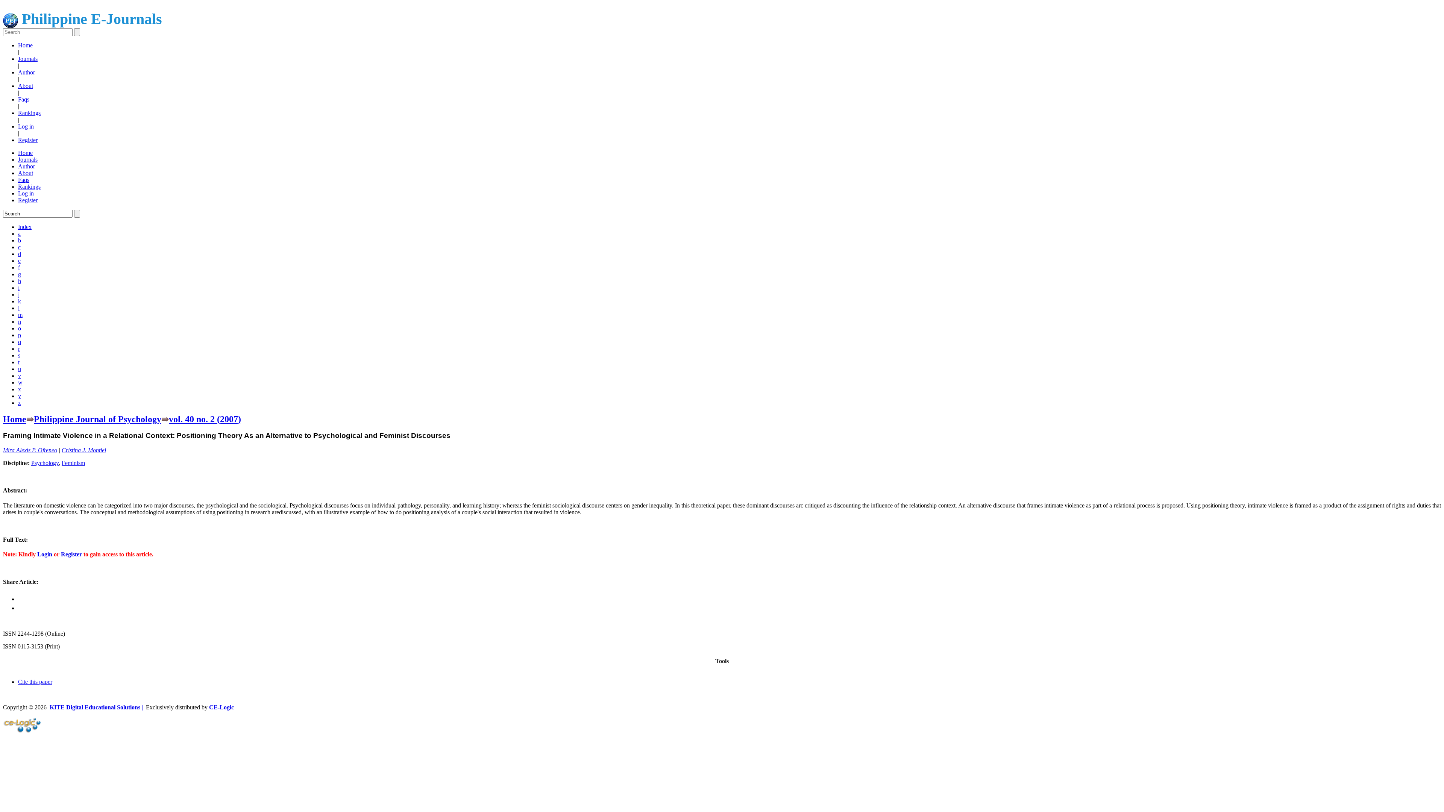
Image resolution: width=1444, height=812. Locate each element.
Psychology (45, 463)
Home (25, 45)
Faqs (23, 99)
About (25, 86)
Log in (26, 126)
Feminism (73, 463)
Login (44, 554)
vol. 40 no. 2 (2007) (205, 419)
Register (28, 140)
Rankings (29, 113)
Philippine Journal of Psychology (97, 419)
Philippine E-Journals (90, 19)
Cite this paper (35, 682)
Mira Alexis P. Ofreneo (30, 450)
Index (25, 227)
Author (26, 72)
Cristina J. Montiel (84, 450)
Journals (28, 59)
